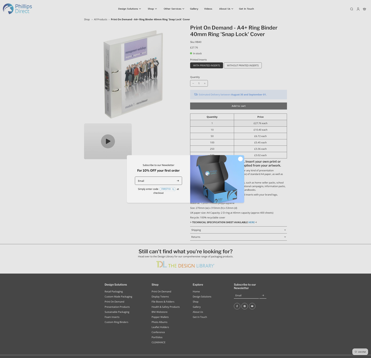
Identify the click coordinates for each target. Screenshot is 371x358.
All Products (100, 19)
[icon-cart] (364, 9)
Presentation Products (117, 306)
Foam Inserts (112, 317)
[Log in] (358, 8)
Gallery (197, 306)
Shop (87, 19)
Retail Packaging (114, 291)
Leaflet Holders (160, 327)
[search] (351, 9)
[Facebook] (237, 306)
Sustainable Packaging (117, 312)
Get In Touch (200, 317)
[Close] (240, 159)
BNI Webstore (160, 312)
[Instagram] (244, 306)
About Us (198, 312)
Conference (158, 332)
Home (196, 291)
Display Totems (160, 296)
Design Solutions (202, 296)
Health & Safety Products (166, 306)
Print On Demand (114, 301)
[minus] (193, 83)
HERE (251, 222)
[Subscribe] (262, 295)
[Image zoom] (132, 72)
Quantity (195, 77)
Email (238, 295)
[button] (238, 106)
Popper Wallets (160, 317)
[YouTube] (252, 306)
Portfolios (157, 337)
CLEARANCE (158, 342)
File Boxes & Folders (163, 301)
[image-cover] (108, 141)
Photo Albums (159, 322)
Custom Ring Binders (116, 322)
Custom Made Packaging (118, 296)
